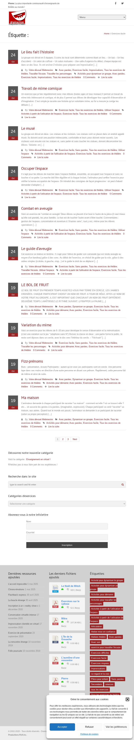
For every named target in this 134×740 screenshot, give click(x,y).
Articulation (96, 626)
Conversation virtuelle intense (22, 615)
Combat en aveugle (36, 208)
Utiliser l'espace (112, 110)
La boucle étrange (16, 600)
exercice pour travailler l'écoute (105, 647)
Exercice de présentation (20, 633)
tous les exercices (100, 689)
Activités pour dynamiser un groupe (94, 73)
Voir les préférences (116, 726)
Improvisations (96, 70)
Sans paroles (81, 150)
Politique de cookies (89, 734)
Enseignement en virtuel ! (38, 459)
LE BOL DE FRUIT (35, 284)
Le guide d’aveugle (36, 248)
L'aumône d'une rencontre (70, 659)
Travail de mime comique (41, 88)
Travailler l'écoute (37, 73)
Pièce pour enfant (99, 679)
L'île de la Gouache (66, 638)
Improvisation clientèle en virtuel (23, 624)
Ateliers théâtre (98, 637)
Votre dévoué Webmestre (41, 70)
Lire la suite (106, 77)
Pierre (64, 678)
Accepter (62, 726)
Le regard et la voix (100, 674)
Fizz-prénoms (32, 361)
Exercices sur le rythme (70, 602)
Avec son (95, 642)
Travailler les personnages (59, 73)
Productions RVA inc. (17, 735)
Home (106, 33)
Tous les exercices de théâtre (67, 77)
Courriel (30, 532)
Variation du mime (36, 324)
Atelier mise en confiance (103, 631)
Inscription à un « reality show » (23, 606)
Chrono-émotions (16, 589)
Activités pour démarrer (57, 310)
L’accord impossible (17, 584)
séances (109, 684)
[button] (127, 699)
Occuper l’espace (34, 168)
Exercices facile (80, 70)
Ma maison (30, 397)
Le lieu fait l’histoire (37, 51)
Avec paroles (65, 70)
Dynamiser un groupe (83, 306)
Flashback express (17, 595)
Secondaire (96, 684)
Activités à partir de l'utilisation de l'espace (41, 113)
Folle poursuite (15, 651)
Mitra (64, 618)
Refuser (89, 726)
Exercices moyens (100, 663)
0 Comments (89, 77)
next (75, 439)
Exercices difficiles (100, 653)
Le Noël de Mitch (70, 586)
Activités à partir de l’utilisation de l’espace (106, 619)
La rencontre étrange (18, 642)
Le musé (28, 128)
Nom (28, 521)
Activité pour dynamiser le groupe (107, 580)
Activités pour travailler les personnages (103, 602)
